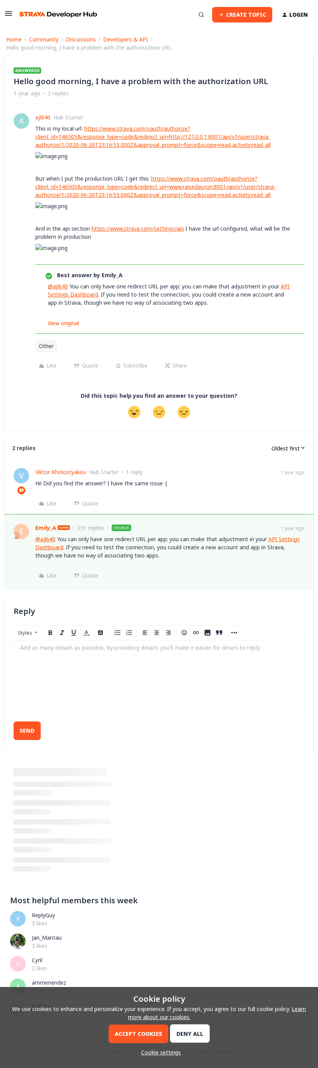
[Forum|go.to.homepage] (58, 14)
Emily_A (45, 527)
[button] (8, 16)
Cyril (37, 960)
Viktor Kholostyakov (60, 472)
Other (46, 346)
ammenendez (49, 982)
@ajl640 (58, 286)
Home (14, 39)
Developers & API (125, 39)
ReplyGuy (43, 915)
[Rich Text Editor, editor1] (159, 679)
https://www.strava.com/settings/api (138, 228)
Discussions (81, 39)
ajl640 (42, 117)
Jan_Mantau (47, 937)
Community (44, 39)
